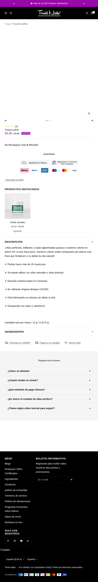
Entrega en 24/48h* (20, 342)
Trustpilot (5, 549)
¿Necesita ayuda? (14, 180)
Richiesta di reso (13, 522)
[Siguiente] (92, 120)
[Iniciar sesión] (87, 13)
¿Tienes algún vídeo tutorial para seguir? (31, 408)
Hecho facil (74, 342)
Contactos (10, 484)
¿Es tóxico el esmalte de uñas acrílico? (30, 399)
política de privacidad (16, 490)
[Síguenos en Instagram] (14, 541)
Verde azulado (17, 222)
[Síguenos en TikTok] (27, 541)
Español (31, 559)
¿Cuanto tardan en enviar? (23, 380)
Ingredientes (14, 331)
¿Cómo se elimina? (19, 371)
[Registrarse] (71, 479)
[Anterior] (6, 120)
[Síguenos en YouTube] (21, 541)
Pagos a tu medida (50, 342)
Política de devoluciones (17, 501)
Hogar (8, 24)
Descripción (13, 242)
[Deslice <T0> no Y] (46, 120)
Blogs (8, 463)
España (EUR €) (14, 559)
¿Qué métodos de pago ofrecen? (26, 389)
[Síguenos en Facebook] (8, 541)
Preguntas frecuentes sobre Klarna (16, 509)
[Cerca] (11, 13)
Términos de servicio (16, 495)
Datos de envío (13, 516)
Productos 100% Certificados (13, 471)
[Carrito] (92, 13)
